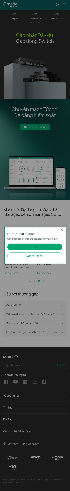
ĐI (35, 247)
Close (62, 230)
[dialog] (35, 245)
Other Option (35, 256)
